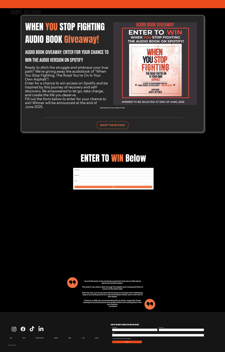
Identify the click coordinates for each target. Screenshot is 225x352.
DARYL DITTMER (25, 12)
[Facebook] (23, 329)
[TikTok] (32, 329)
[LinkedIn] (41, 329)
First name (77, 169)
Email (76, 180)
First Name (114, 327)
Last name (77, 175)
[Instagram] (14, 329)
